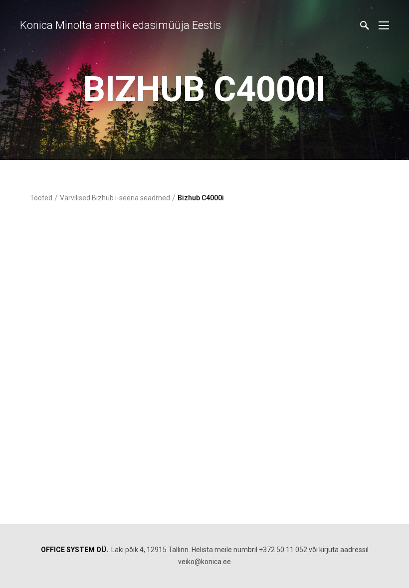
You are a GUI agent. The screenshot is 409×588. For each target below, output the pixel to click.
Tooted (41, 198)
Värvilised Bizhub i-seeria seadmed (115, 198)
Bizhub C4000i (201, 198)
